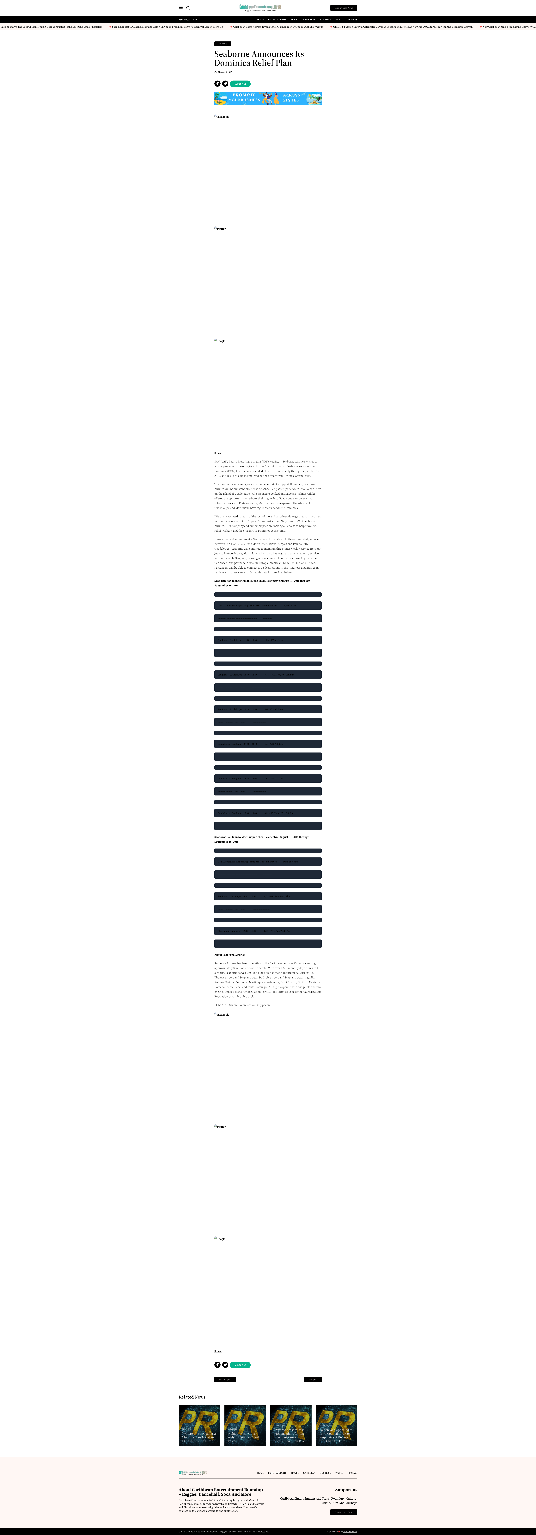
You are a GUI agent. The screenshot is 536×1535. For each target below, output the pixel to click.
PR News (352, 19)
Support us (240, 84)
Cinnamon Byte (350, 1531)
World (339, 19)
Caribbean (309, 19)
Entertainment (277, 19)
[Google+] (268, 392)
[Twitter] (268, 280)
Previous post (225, 1379)
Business (325, 19)
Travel (295, 19)
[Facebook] (268, 167)
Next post (312, 1379)
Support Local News (344, 7)
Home (260, 19)
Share (218, 453)
